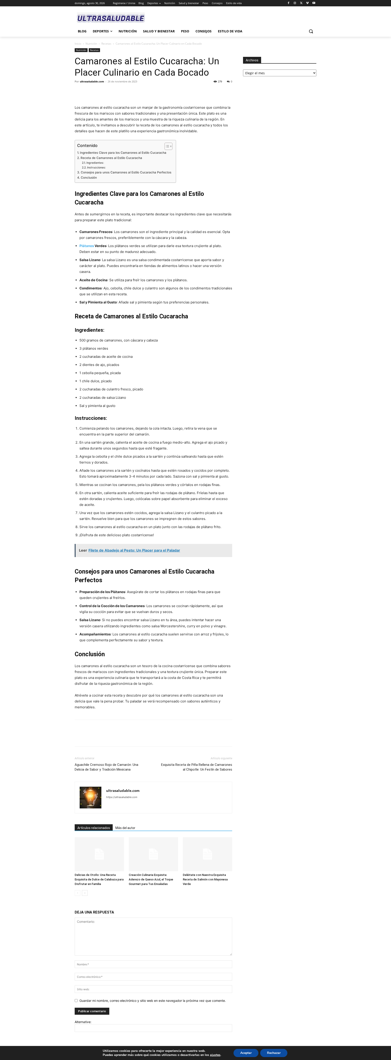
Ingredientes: (95, 162)
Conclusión (89, 177)
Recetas (106, 44)
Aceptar (246, 1053)
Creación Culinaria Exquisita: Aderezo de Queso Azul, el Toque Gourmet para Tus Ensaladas (151, 879)
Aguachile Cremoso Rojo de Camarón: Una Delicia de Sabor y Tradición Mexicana (106, 767)
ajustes (215, 1055)
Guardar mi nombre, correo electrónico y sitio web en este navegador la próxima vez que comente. (152, 1000)
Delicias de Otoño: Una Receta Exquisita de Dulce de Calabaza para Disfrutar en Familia (99, 879)
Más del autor (125, 828)
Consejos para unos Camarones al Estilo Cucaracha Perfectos (126, 172)
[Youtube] (313, 3)
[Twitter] (301, 3)
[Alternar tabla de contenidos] (166, 146)
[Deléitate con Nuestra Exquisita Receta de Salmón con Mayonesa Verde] (207, 854)
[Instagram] (295, 3)
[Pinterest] (100, 91)
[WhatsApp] (110, 91)
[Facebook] (288, 3)
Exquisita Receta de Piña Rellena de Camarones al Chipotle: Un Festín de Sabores (196, 767)
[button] (310, 31)
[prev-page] (77, 893)
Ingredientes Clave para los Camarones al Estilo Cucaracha (123, 152)
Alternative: (83, 1022)
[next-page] (85, 893)
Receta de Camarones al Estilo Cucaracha (111, 158)
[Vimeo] (307, 3)
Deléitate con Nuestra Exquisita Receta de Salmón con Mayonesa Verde (205, 879)
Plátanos (86, 246)
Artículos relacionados (93, 828)
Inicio (78, 44)
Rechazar (274, 1053)
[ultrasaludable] (111, 18)
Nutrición (91, 44)
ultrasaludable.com (92, 81)
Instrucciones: (96, 167)
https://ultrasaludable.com (121, 797)
